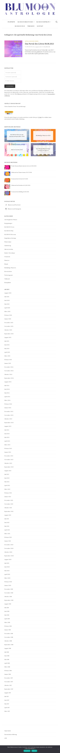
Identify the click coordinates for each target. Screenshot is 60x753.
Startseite (11, 22)
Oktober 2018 (8, 641)
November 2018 (8, 637)
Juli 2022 (6, 474)
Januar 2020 (7, 585)
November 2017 (8, 681)
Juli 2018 (6, 652)
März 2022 (7, 489)
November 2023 (8, 415)
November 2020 (8, 548)
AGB (5, 738)
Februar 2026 (8, 315)
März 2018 (7, 667)
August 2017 (7, 692)
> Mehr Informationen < (30, 748)
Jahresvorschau (8, 249)
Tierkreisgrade (8, 275)
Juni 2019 (6, 611)
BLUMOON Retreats (42, 22)
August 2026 (7, 293)
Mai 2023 (6, 437)
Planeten (6, 260)
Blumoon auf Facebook (14, 205)
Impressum (7, 730)
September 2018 (8, 644)
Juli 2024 (6, 385)
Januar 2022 (7, 496)
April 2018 (7, 663)
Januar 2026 (7, 319)
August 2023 (7, 426)
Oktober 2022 (8, 463)
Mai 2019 (6, 615)
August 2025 (7, 337)
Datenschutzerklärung (10, 734)
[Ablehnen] (58, 749)
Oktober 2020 (8, 552)
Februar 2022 (8, 493)
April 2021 (7, 530)
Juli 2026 (6, 296)
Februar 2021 (8, 537)
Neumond (7, 256)
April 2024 (7, 396)
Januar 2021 (7, 541)
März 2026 (7, 311)
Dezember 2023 (8, 411)
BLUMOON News (9, 227)
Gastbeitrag (7, 245)
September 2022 (9, 467)
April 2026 (7, 307)
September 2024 (9, 378)
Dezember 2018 (8, 633)
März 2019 (7, 622)
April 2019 (7, 618)
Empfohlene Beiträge (10, 238)
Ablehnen (34, 750)
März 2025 (7, 356)
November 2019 (8, 593)
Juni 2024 (7, 389)
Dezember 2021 (8, 500)
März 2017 (7, 711)
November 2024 (8, 370)
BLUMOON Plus (20, 26)
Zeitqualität (7, 282)
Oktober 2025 (8, 330)
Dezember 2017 (8, 678)
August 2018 (7, 648)
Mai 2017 (6, 704)
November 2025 (8, 326)
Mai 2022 (6, 481)
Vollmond (7, 279)
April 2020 (7, 574)
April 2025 (7, 352)
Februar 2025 (8, 359)
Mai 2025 (6, 348)
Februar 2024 (8, 404)
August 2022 (7, 470)
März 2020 (7, 578)
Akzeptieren (27, 750)
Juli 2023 (6, 430)
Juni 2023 (7, 433)
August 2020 (7, 559)
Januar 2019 (7, 630)
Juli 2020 (6, 563)
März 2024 (7, 400)
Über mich (30, 26)
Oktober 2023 (8, 419)
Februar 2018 (8, 670)
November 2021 (8, 504)
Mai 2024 (6, 393)
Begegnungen (8, 223)
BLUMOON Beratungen (25, 22)
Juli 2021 (6, 519)
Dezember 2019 (8, 589)
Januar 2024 (7, 407)
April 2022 (7, 485)
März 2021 (7, 533)
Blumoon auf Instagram (14, 209)
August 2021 (7, 515)
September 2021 (8, 511)
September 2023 (9, 422)
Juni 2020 (7, 567)
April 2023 (7, 441)
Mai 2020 (6, 570)
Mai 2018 (6, 659)
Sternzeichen (8, 271)
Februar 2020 (8, 581)
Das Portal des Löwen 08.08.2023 (39, 44)
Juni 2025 (6, 345)
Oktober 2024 (8, 374)
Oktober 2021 (8, 507)
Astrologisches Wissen (31, 41)
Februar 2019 (8, 626)
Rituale (6, 264)
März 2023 (7, 444)
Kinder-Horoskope (9, 253)
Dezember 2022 (8, 456)
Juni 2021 (6, 522)
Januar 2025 (7, 363)
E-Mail (39, 117)
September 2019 (8, 600)
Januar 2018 (7, 674)
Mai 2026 (6, 304)
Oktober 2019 (8, 596)
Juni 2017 (6, 700)
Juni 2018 (6, 655)
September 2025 (8, 333)
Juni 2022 (7, 478)
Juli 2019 (6, 607)
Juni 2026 (7, 300)
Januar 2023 (7, 452)
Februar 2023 (8, 448)
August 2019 (7, 604)
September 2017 (8, 689)
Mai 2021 (6, 526)
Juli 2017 (6, 696)
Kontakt (40, 26)
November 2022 (8, 459)
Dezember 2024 (8, 367)
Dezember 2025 (8, 322)
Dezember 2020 (8, 544)
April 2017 (7, 707)
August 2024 (7, 382)
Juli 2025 (6, 341)
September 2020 (9, 555)
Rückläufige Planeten (10, 267)
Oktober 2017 (8, 685)
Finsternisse (7, 242)
